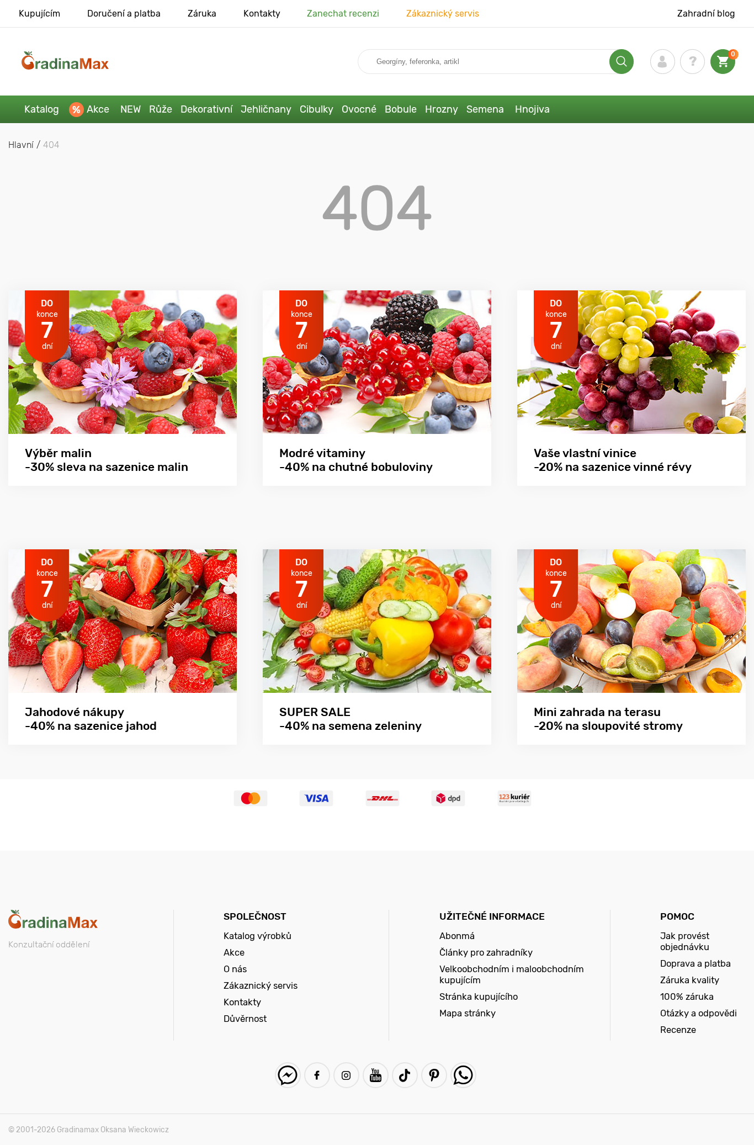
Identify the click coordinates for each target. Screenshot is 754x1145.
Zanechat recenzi (343, 13)
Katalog (41, 109)
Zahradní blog (706, 13)
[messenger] (288, 1075)
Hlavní (21, 145)
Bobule (401, 109)
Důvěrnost (245, 1018)
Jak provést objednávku (684, 941)
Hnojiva (532, 109)
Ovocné (359, 109)
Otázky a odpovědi (698, 1013)
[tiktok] (405, 1075)
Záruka (202, 13)
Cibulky (316, 109)
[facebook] (317, 1075)
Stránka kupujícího (478, 996)
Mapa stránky (467, 1013)
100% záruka (687, 996)
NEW (130, 109)
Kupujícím (39, 13)
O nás (235, 968)
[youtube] (376, 1075)
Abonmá (457, 935)
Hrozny (441, 109)
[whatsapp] (463, 1075)
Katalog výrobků (257, 935)
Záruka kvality (689, 979)
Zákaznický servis (442, 13)
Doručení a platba (124, 13)
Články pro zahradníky (486, 952)
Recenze (678, 1029)
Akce (98, 109)
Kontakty (261, 13)
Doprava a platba (695, 963)
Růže (160, 109)
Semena (485, 109)
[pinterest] (434, 1075)
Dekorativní (206, 109)
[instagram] (346, 1075)
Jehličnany (266, 109)
